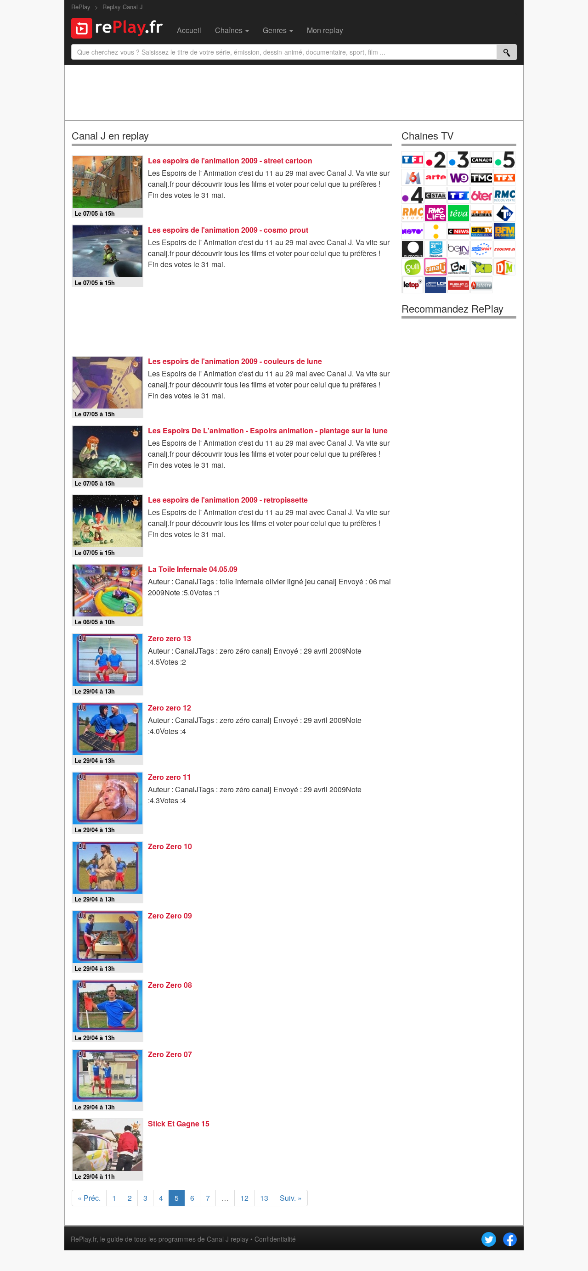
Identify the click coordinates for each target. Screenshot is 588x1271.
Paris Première (481, 213)
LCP (435, 284)
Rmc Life (435, 213)
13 (264, 1198)
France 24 (435, 249)
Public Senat (458, 284)
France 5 (504, 159)
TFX (504, 177)
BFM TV (481, 231)
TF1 (412, 159)
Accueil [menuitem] (189, 30)
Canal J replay (228, 1238)
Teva (458, 213)
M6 (412, 177)
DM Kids (504, 266)
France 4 (412, 195)
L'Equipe (504, 249)
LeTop (412, 284)
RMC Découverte (504, 195)
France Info (435, 231)
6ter (481, 195)
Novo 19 (412, 231)
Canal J (435, 266)
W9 (458, 177)
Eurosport (481, 249)
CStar (435, 195)
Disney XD (481, 266)
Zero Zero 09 (170, 915)
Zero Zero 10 (170, 846)
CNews (458, 231)
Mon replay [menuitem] (325, 30)
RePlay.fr (83, 1238)
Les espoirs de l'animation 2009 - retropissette (228, 499)
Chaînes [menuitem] (229, 30)
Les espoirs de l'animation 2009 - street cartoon (230, 160)
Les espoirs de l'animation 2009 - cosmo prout (228, 229)
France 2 (435, 159)
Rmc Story (412, 213)
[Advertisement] (294, 92)
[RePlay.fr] (120, 27)
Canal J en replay (110, 135)
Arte (435, 177)
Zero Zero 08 (170, 985)
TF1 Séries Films (458, 195)
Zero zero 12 (169, 707)
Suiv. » (291, 1198)
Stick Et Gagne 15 (178, 1123)
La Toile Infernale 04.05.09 (192, 569)
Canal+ (481, 159)
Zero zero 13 (169, 638)
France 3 (458, 159)
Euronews (412, 249)
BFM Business (504, 231)
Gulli (412, 266)
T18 (504, 213)
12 (244, 1198)
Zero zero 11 (169, 777)
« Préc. (89, 1198)
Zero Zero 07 (170, 1054)
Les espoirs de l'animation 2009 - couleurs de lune (235, 361)
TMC (481, 177)
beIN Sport (458, 249)
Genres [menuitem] (275, 30)
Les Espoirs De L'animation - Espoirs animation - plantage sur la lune (268, 430)
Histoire (481, 284)
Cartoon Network (458, 266)
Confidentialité (275, 1238)
